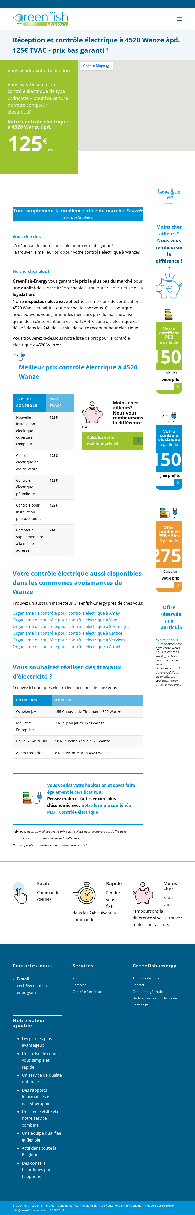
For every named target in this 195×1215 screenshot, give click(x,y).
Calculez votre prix (170, 376)
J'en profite (170, 475)
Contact (138, 985)
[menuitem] (179, 19)
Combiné (79, 985)
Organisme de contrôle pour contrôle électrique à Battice (67, 633)
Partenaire (140, 1005)
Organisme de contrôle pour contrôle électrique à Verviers (69, 640)
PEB (75, 978)
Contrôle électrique (87, 991)
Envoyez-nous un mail (167, 642)
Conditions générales (148, 991)
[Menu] (179, 19)
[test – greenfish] (41, 18)
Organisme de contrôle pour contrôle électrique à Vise (65, 620)
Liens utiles (64, 1205)
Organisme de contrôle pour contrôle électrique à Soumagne (71, 626)
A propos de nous (146, 978)
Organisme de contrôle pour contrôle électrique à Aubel (66, 646)
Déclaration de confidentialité (155, 998)
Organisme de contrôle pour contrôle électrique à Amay (66, 613)
